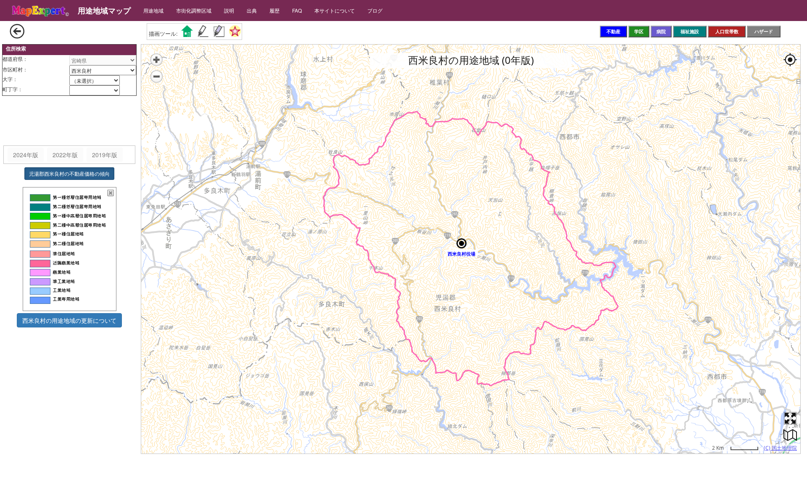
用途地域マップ (104, 10)
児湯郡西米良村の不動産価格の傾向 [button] (69, 173)
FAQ (297, 10)
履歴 (274, 10)
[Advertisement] (69, 121)
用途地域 (153, 10)
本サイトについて (334, 10)
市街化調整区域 (193, 10)
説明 (229, 10)
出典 (252, 10)
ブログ (374, 10)
